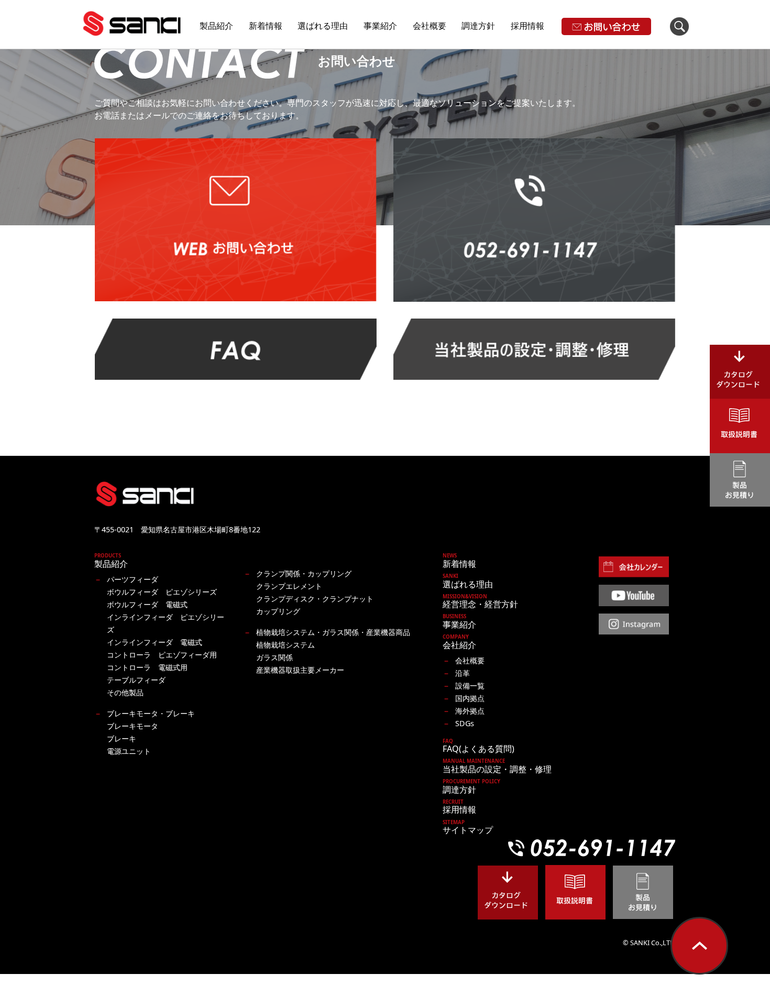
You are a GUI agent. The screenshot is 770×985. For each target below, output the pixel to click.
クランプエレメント (289, 586)
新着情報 (265, 25)
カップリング (278, 611)
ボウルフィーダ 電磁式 (147, 604)
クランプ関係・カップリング (303, 573)
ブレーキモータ (132, 726)
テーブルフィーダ (136, 680)
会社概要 (429, 25)
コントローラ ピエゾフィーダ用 (162, 655)
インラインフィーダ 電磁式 (154, 642)
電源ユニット (129, 751)
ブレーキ (121, 738)
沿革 (462, 673)
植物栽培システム (285, 645)
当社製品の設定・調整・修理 (497, 766)
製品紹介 (216, 25)
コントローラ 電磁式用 (147, 667)
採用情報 (527, 25)
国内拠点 (470, 698)
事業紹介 (380, 25)
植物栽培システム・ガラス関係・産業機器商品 (333, 632)
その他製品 (125, 692)
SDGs (464, 723)
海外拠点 (470, 711)
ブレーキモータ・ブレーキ (151, 713)
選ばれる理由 (323, 25)
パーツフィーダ (132, 579)
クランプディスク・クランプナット (314, 599)
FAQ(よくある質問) (478, 746)
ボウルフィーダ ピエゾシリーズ (162, 592)
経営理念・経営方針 (480, 602)
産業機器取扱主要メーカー (300, 670)
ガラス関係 (274, 657)
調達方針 (478, 25)
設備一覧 (470, 686)
